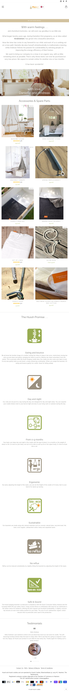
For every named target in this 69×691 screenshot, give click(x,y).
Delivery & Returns (34, 668)
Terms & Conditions (47, 668)
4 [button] (35, 661)
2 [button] (32, 661)
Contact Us (19, 668)
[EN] (42, 7)
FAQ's (26, 668)
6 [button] (38, 661)
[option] (34, 20)
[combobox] (41, 7)
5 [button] (36, 661)
